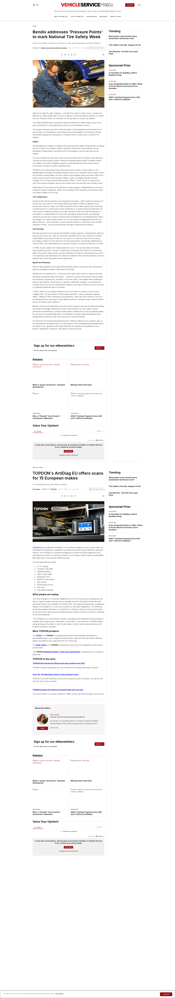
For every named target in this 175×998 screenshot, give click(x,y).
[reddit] (72, 55)
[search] (37, 5)
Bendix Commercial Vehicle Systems (54, 48)
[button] (34, 5)
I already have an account (68, 455)
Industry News (38, 467)
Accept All (166, 994)
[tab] (38, 431)
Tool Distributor (77, 16)
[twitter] (68, 55)
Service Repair (91, 16)
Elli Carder (36, 489)
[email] (75, 55)
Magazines (103, 16)
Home (34, 26)
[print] (103, 55)
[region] (68, 436)
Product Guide (115, 16)
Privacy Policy (59, 993)
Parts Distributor (61, 16)
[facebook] (62, 55)
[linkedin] (65, 55)
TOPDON (53, 489)
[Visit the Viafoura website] (99, 440)
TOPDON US (38, 547)
